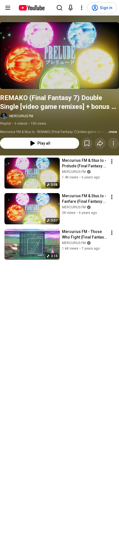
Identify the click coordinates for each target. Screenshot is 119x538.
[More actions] (113, 143)
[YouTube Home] (31, 8)
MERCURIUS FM (21, 116)
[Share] (100, 143)
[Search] (59, 7)
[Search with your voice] (70, 7)
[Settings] (81, 7)
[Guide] (7, 7)
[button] (59, 55)
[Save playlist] (86, 143)
